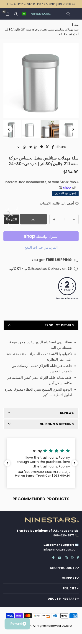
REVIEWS (67, 413)
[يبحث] (68, 13)
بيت (76, 25)
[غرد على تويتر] (47, 146)
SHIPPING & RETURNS (57, 424)
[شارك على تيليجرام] (30, 146)
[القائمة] (74, 13)
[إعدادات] (16, 14)
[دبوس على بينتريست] (41, 146)
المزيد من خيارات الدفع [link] (41, 247)
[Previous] (9, 129)
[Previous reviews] (7, 463)
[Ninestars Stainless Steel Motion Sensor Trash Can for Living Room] (50, 129)
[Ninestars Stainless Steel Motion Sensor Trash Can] (69, 129)
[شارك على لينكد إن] (36, 146)
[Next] (72, 129)
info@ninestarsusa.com (61, 549)
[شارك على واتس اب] (24, 146)
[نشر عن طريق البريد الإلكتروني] (18, 146)
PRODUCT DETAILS (59, 325)
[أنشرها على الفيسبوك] (53, 146)
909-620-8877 (63, 535)
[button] (24, 14)
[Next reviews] (75, 463)
